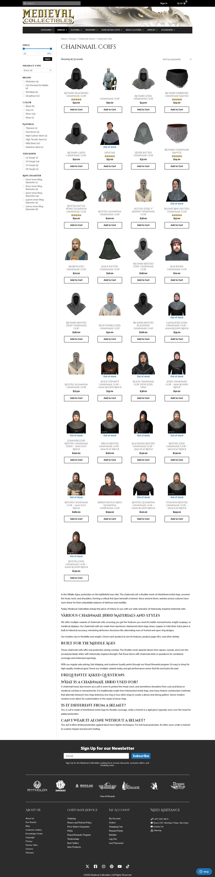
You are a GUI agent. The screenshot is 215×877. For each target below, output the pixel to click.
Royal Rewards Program (79, 835)
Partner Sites (32, 845)
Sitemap (157, 830)
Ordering (71, 818)
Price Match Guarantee (78, 826)
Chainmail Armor (87, 39)
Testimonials (73, 839)
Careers (29, 849)
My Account (114, 818)
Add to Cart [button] (76, 109)
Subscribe (141, 755)
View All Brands (107, 796)
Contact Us (158, 826)
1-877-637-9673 (160, 819)
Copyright (30, 837)
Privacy (29, 841)
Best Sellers (73, 843)
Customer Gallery (34, 830)
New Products (74, 847)
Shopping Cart (116, 826)
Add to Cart (110, 166)
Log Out (113, 839)
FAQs (70, 831)
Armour (72, 39)
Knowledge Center (34, 833)
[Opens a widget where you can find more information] (204, 872)
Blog (28, 826)
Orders (112, 822)
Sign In (163, 3)
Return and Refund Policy (79, 822)
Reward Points (116, 831)
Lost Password (116, 843)
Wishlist (112, 835)
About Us (30, 818)
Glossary (30, 852)
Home (64, 39)
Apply (47, 59)
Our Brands (31, 822)
